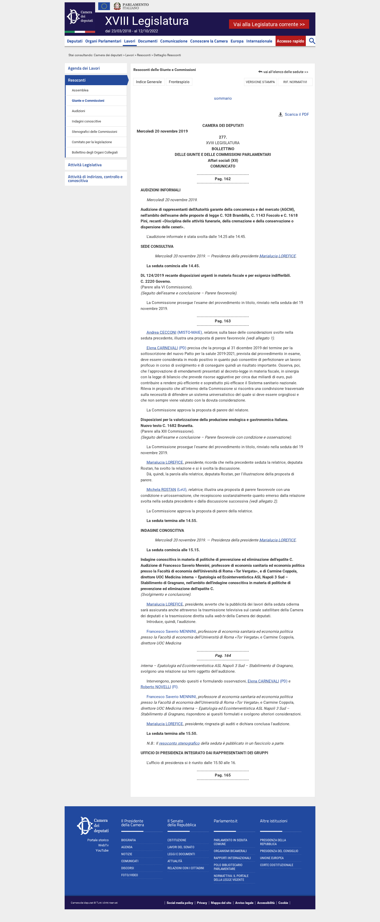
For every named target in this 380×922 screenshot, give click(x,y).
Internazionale (259, 41)
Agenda (126, 847)
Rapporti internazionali (232, 858)
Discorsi (127, 868)
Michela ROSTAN (161, 489)
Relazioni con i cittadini (186, 868)
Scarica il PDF (297, 114)
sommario (223, 98)
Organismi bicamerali (230, 851)
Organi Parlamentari (103, 41)
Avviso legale (244, 902)
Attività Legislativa (85, 165)
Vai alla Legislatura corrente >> (269, 24)
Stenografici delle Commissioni (94, 132)
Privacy (202, 902)
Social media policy (180, 902)
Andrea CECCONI (161, 332)
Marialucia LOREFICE (277, 256)
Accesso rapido (290, 41)
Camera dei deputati (108, 55)
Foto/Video (129, 875)
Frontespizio (179, 82)
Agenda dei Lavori (84, 68)
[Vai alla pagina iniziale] (80, 32)
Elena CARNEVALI (162, 348)
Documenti (147, 41)
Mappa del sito (221, 902)
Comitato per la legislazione (92, 142)
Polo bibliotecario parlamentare (228, 867)
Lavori (129, 41)
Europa (237, 41)
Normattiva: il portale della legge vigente (231, 878)
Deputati (74, 41)
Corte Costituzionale (276, 865)
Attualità (175, 861)
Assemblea (80, 90)
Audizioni (78, 111)
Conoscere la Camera (209, 41)
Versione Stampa (260, 82)
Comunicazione (173, 41)
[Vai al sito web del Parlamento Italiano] (131, 11)
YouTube (102, 850)
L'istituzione (177, 840)
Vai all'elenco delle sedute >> (285, 71)
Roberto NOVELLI (156, 687)
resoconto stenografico (179, 743)
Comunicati (129, 861)
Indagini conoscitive (86, 121)
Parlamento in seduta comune (230, 842)
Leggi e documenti (181, 854)
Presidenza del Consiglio (279, 851)
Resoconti (144, 55)
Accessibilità (266, 902)
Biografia (128, 840)
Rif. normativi (295, 82)
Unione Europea (272, 858)
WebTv (103, 845)
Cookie (283, 902)
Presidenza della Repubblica (273, 842)
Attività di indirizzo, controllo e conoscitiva (95, 178)
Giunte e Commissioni (88, 101)
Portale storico (98, 840)
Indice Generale (149, 82)
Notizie (126, 854)
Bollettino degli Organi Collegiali (95, 152)
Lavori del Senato (181, 847)
